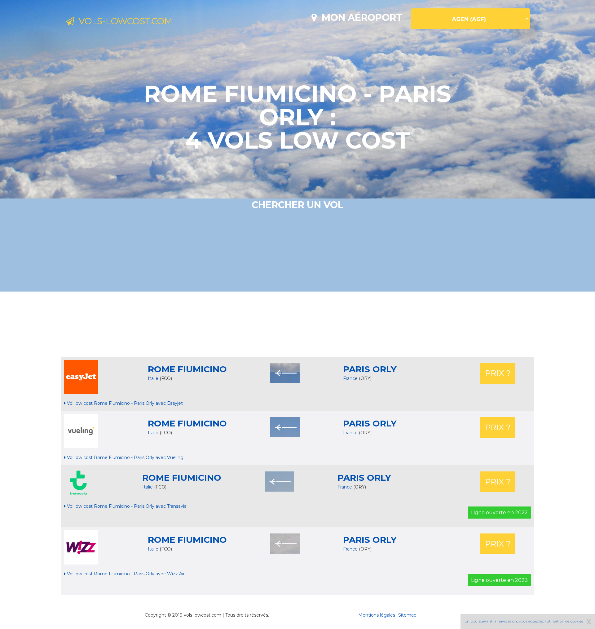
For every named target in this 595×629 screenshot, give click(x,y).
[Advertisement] (297, 324)
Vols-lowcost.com (123, 21)
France (351, 378)
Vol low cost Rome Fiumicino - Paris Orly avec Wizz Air (125, 574)
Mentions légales (376, 615)
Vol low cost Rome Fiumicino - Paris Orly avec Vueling (124, 457)
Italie (153, 378)
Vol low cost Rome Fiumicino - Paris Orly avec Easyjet (124, 403)
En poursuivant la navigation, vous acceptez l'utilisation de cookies (524, 621)
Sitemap (407, 615)
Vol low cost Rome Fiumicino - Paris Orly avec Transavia (126, 506)
